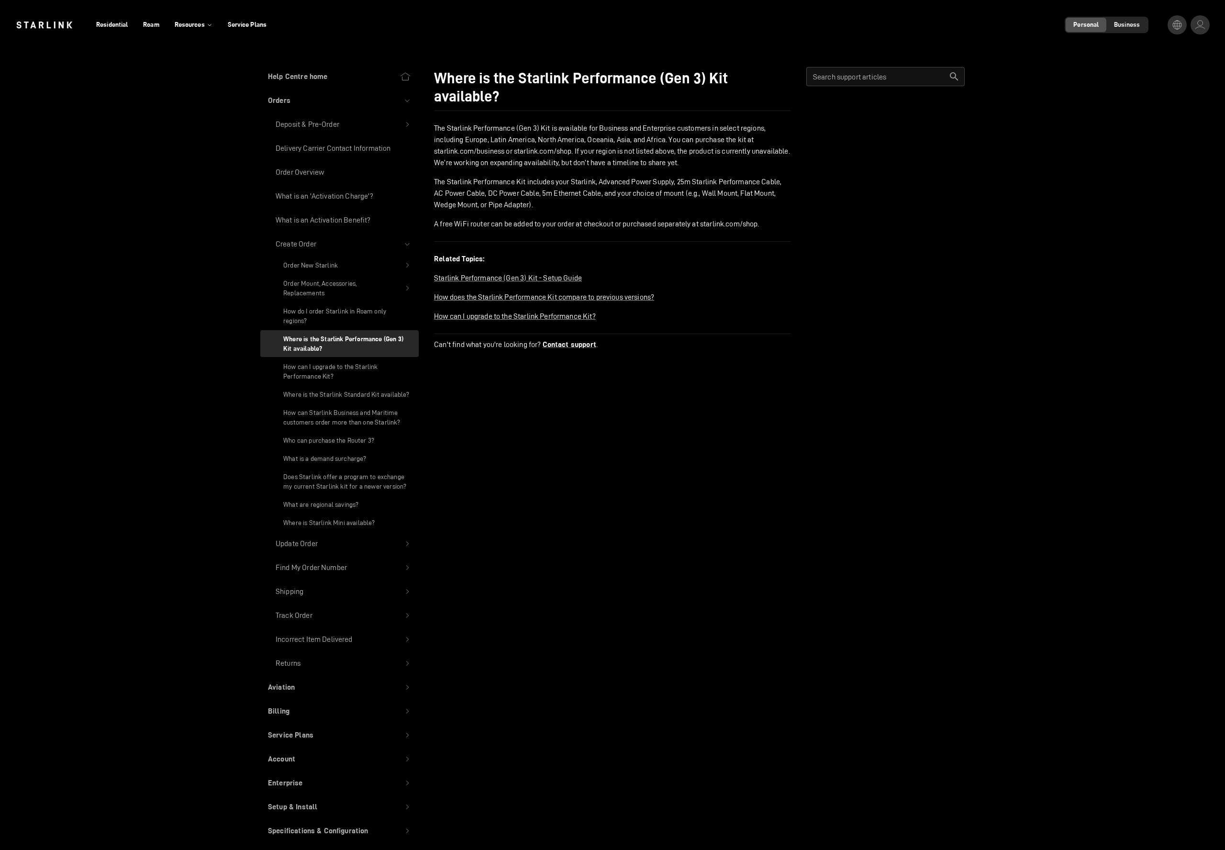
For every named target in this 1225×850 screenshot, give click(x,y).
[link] (44, 25)
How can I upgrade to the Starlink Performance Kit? (515, 316)
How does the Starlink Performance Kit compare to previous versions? (544, 297)
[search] (954, 76)
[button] (339, 100)
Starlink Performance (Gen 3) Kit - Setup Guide (508, 278)
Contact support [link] (569, 344)
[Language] (1177, 24)
